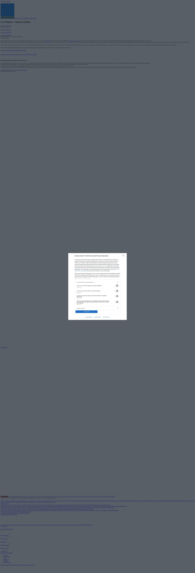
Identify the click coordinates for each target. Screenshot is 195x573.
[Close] (123, 256)
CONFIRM (86, 311)
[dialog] (97, 286)
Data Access (97, 317)
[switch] (116, 286)
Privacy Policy (106, 317)
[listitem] (97, 282)
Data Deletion (89, 317)
